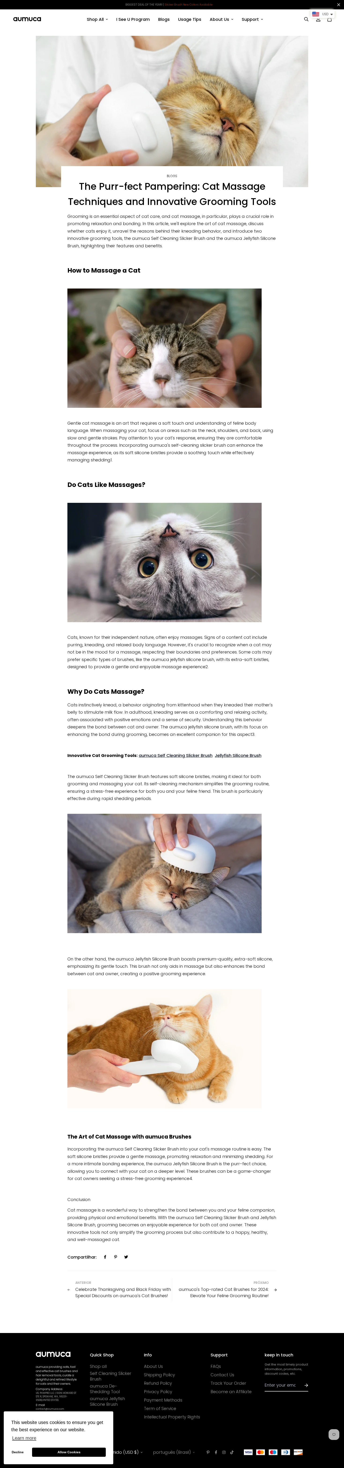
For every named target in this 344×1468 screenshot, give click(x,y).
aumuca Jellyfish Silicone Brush (107, 1401)
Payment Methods (163, 1400)
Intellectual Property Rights (172, 1417)
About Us (219, 19)
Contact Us (222, 1375)
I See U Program (133, 19)
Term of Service (160, 1408)
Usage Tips (189, 19)
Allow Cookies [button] (69, 1452)
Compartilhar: (82, 1257)
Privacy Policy (158, 1392)
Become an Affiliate (231, 1392)
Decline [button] (18, 1452)
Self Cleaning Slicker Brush (110, 1376)
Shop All (95, 19)
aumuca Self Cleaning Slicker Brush (175, 755)
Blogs (164, 19)
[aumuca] (27, 19)
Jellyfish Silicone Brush (238, 755)
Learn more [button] (24, 1438)
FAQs (216, 1366)
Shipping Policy (159, 1375)
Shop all (98, 1366)
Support (250, 19)
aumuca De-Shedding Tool (105, 1389)
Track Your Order (228, 1383)
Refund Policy (158, 1383)
